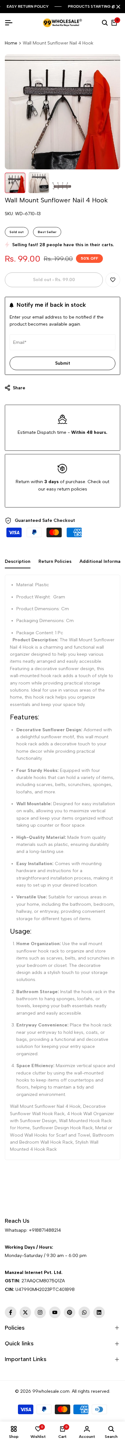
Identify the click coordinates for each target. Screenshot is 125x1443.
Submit (62, 363)
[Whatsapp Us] (5, 1239)
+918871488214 (45, 1230)
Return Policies (54, 561)
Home (11, 43)
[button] (112, 279)
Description (17, 561)
